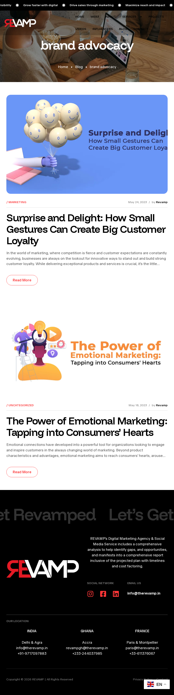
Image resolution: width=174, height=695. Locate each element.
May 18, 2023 (138, 405)
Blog (79, 67)
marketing (17, 202)
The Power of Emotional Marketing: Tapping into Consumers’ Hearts (86, 426)
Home (63, 67)
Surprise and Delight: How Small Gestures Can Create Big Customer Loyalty (86, 229)
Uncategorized (21, 405)
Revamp (162, 202)
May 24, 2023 (137, 202)
